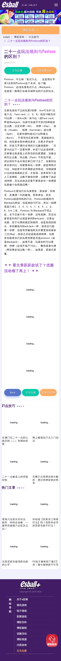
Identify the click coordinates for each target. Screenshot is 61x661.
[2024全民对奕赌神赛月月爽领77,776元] (30, 328)
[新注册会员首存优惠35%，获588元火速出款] (30, 382)
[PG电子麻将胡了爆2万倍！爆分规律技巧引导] (45, 558)
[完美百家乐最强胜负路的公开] (14, 558)
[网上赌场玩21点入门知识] (45, 434)
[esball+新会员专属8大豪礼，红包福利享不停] (30, 23)
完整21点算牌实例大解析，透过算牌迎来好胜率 (46, 480)
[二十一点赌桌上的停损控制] (14, 473)
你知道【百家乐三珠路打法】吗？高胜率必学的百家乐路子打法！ (46, 522)
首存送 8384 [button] (48, 392)
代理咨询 (22, 645)
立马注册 (22, 650)
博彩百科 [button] (28, 30)
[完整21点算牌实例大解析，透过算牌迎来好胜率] (45, 473)
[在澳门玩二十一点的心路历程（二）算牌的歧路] (14, 434)
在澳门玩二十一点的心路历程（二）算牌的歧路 (15, 440)
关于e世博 (22, 599)
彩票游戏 (22, 616)
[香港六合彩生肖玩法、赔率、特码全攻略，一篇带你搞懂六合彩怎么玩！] (14, 515)
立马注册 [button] (17, 70)
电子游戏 (22, 610)
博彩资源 (22, 639)
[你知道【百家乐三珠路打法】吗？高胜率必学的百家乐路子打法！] (45, 515)
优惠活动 (22, 633)
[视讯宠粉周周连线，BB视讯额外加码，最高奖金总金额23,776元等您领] (30, 301)
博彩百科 (19, 37)
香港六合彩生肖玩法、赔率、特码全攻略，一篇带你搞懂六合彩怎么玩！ (15, 524)
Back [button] (12, 392)
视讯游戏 (22, 605)
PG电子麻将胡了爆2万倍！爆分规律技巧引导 (46, 563)
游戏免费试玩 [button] (44, 70)
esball (6, 37)
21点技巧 (34, 37)
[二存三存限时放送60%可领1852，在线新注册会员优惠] (30, 355)
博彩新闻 (22, 627)
